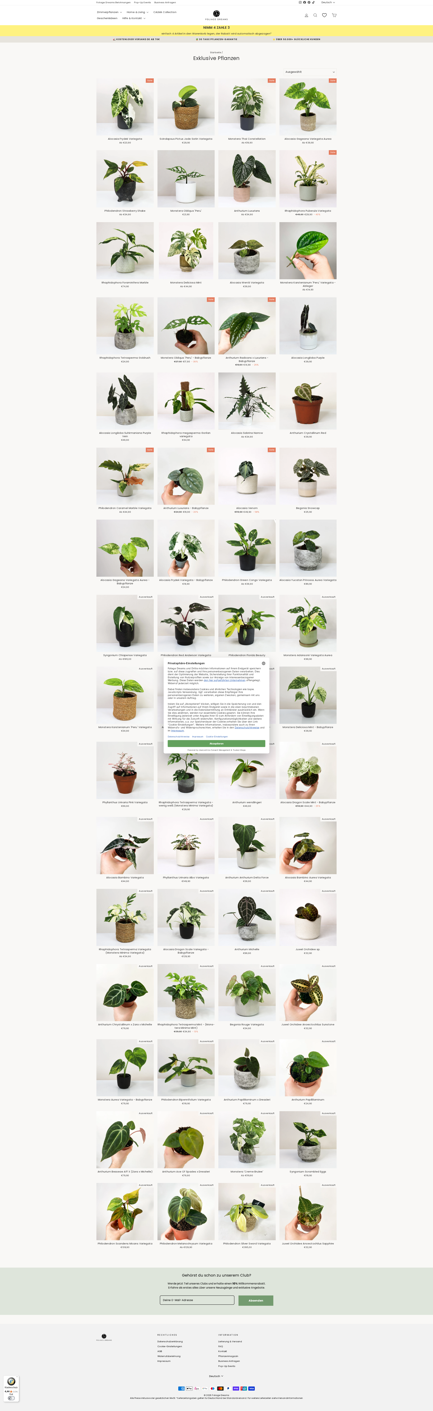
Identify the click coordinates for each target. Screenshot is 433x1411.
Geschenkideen (107, 18)
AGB (159, 1351)
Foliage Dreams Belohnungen (113, 2)
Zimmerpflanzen (108, 12)
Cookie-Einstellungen (169, 1346)
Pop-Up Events (142, 2)
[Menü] (17, 1378)
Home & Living (136, 12)
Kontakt (222, 1351)
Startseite (215, 52)
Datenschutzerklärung (170, 1341)
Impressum (163, 1361)
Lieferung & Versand (230, 1341)
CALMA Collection (164, 12)
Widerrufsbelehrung (169, 1356)
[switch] (11, 1398)
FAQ (220, 1346)
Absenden (256, 1301)
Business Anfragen (165, 2)
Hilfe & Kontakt (132, 18)
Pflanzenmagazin (228, 1356)
